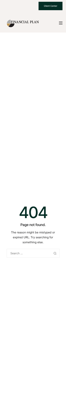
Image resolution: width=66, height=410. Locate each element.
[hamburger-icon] (60, 23)
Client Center (50, 6)
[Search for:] (33, 253)
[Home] (22, 23)
